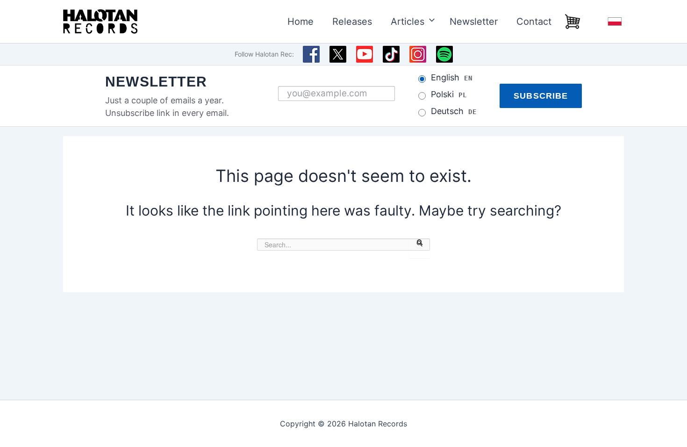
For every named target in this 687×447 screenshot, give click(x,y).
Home (300, 21)
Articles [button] (407, 21)
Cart (572, 21)
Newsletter (474, 21)
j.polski (614, 21)
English (451, 77)
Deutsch (453, 111)
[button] (427, 21)
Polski (448, 94)
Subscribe (541, 96)
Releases (352, 21)
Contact (533, 21)
